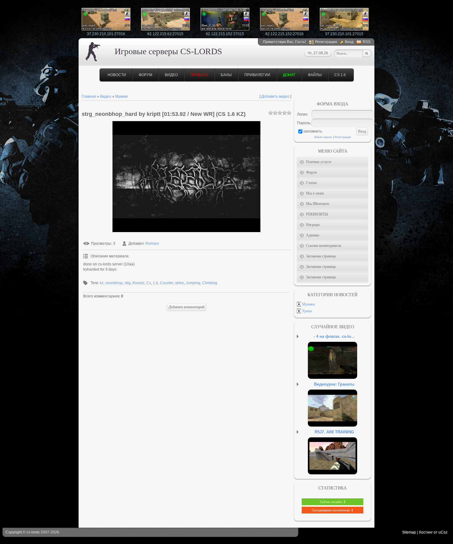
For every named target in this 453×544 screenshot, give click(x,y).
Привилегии (257, 75)
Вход (349, 42)
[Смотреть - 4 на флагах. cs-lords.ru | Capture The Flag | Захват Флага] (340, 366)
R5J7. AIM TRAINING (334, 432)
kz (102, 283)
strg (127, 283)
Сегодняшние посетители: (332, 510)
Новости (117, 75)
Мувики (121, 96)
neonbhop (114, 283)
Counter (166, 283)
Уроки (307, 311)
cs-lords (33, 532)
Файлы (315, 75)
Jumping (193, 283)
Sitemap (409, 532)
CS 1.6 (340, 75)
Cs (148, 283)
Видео (171, 75)
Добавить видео (275, 96)
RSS (366, 42)
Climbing (209, 283)
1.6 (155, 283)
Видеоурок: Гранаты (334, 384)
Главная (89, 96)
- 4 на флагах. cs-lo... (334, 336)
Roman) (152, 243)
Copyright (14, 532)
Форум (145, 75)
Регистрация (326, 42)
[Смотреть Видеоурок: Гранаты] (340, 414)
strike (179, 283)
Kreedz (139, 283)
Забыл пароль (323, 137)
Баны (226, 75)
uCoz (443, 532)
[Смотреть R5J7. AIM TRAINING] (340, 462)
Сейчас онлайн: (332, 502)
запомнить (312, 131)
